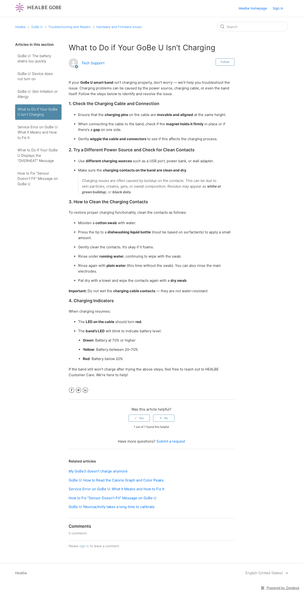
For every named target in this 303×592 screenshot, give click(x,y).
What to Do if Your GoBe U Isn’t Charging (38, 112)
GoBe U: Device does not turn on (35, 76)
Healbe (20, 27)
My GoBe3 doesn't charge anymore (98, 471)
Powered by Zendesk (283, 588)
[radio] (139, 418)
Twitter (78, 390)
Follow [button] (225, 62)
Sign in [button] (278, 8)
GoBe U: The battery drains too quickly (34, 59)
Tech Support (92, 63)
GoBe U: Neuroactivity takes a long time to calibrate (112, 506)
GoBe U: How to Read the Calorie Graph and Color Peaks (116, 480)
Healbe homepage (253, 8)
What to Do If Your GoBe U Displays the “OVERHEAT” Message (38, 155)
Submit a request (170, 441)
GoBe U (37, 27)
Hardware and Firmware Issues (119, 27)
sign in (84, 546)
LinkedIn (85, 390)
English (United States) (264, 573)
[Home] (38, 11)
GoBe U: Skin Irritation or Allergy (38, 94)
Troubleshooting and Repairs (69, 27)
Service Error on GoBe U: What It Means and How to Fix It (38, 132)
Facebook (72, 390)
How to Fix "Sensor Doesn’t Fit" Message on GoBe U (38, 178)
